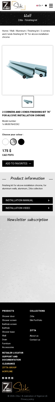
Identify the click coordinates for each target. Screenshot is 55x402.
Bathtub (6, 328)
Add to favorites (16, 163)
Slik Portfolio (36, 320)
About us (34, 336)
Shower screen (9, 320)
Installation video (18, 208)
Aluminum (21, 31)
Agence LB (42, 396)
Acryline (7, 371)
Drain (4, 339)
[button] (51, 5)
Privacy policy (27, 399)
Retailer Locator (12, 353)
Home (5, 31)
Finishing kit (33, 31)
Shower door (8, 316)
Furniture (6, 343)
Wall (12, 31)
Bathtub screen (9, 324)
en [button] (39, 5)
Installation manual (19, 200)
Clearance (8, 364)
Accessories (8, 347)
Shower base (8, 332)
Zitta (32, 316)
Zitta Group (9, 367)
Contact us (35, 340)
